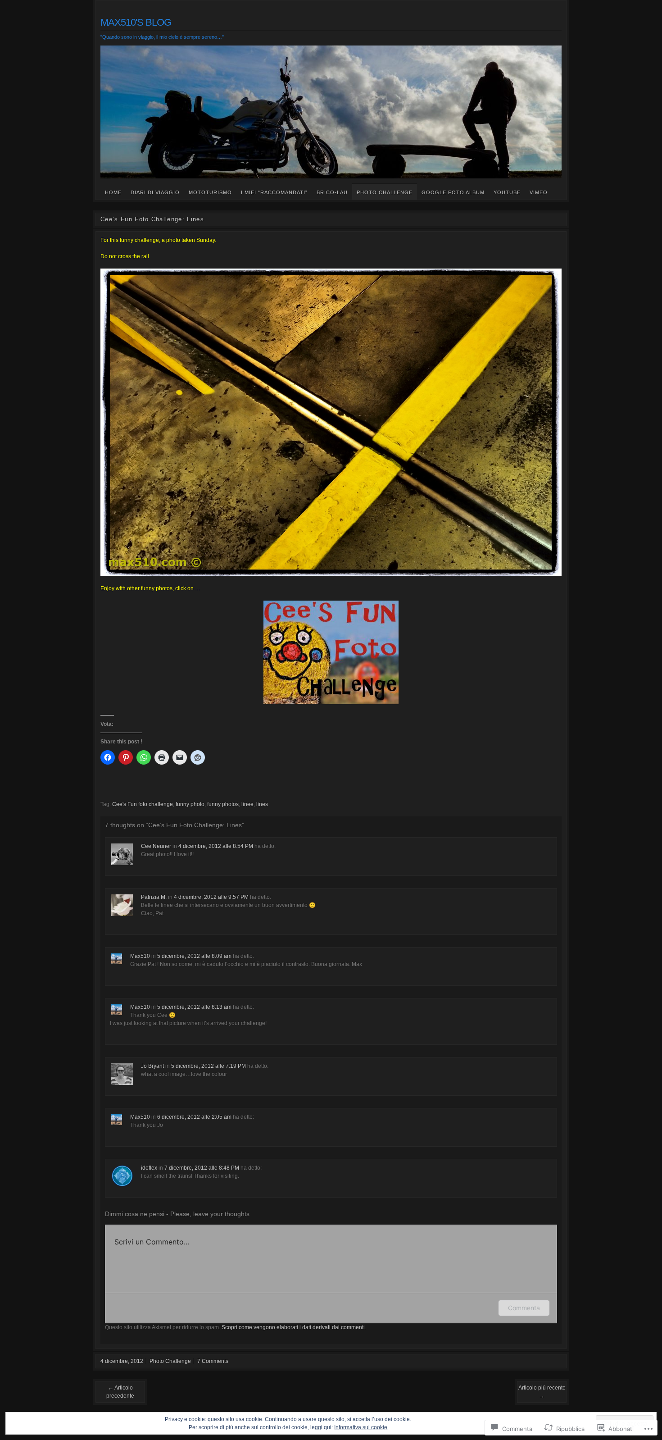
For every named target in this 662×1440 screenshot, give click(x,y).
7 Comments (212, 1361)
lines (262, 804)
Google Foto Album (453, 192)
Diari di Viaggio (155, 192)
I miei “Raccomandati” (274, 192)
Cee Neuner (156, 846)
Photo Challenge (385, 192)
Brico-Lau (332, 192)
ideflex (149, 1168)
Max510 (140, 956)
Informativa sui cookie (360, 1427)
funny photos (223, 804)
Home (113, 192)
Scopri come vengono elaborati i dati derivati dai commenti (293, 1327)
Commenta (524, 1308)
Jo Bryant (152, 1066)
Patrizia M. (154, 897)
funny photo (190, 804)
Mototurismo (210, 192)
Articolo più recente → (542, 1392)
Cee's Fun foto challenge (142, 804)
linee (247, 804)
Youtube (507, 192)
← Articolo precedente (120, 1392)
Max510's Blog (135, 22)
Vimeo (539, 192)
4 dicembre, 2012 (121, 1361)
